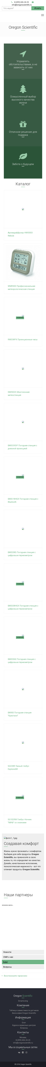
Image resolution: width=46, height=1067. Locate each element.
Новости (7, 952)
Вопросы (7, 967)
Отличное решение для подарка (23, 133)
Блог (5, 962)
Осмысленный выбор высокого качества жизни (23, 99)
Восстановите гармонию (15, 976)
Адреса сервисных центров (24, 1025)
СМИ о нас (8, 957)
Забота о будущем (23, 164)
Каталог (23, 184)
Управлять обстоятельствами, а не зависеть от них (23, 64)
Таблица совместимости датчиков (24, 1010)
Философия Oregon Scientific (24, 1013)
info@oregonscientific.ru (22, 5)
